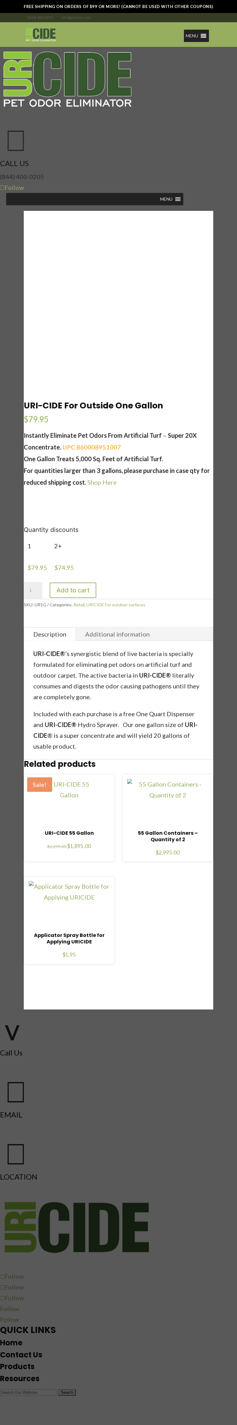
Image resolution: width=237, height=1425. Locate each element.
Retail (79, 604)
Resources (20, 1378)
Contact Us (21, 1355)
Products (17, 1366)
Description (49, 634)
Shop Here (102, 482)
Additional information (117, 634)
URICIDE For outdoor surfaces (115, 604)
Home (11, 1343)
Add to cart (72, 590)
